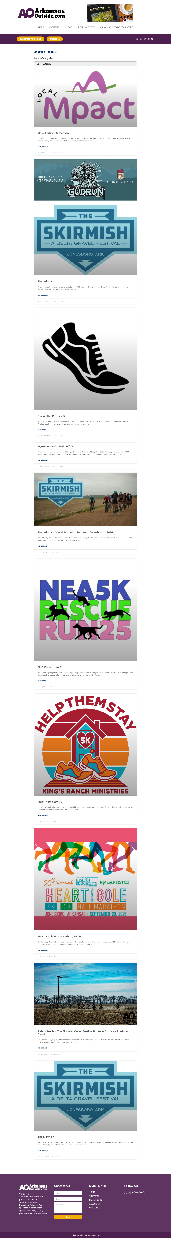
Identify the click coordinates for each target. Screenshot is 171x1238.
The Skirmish (46, 281)
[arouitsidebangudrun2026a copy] (85, 200)
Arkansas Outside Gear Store (116, 27)
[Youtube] (149, 39)
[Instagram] (129, 1192)
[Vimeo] (144, 1192)
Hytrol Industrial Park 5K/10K (56, 446)
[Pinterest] (141, 39)
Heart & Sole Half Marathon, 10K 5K (60, 936)
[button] (152, 39)
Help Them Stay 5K (50, 801)
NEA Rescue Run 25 (50, 667)
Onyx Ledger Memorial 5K (54, 132)
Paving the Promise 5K (52, 416)
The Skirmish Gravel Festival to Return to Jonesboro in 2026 (75, 532)
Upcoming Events (86, 27)
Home (41, 27)
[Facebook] (137, 39)
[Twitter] (145, 39)
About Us (54, 27)
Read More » (43, 146)
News (69, 27)
